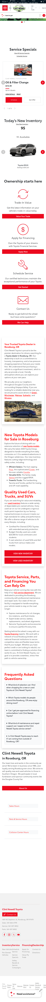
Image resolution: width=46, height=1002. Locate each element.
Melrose (18, 395)
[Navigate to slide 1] (22, 22)
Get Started (23, 287)
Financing (27, 945)
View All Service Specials (21, 53)
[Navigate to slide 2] (24, 21)
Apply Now (23, 251)
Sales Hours (14, 806)
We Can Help (23, 322)
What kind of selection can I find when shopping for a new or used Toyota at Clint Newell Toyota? (20, 687)
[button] (23, 806)
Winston (8, 398)
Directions (36, 952)
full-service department (24, 592)
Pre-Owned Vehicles (6, 953)
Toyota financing (11, 633)
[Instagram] (9, 934)
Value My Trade (25, 956)
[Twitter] (14, 934)
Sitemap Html (25, 986)
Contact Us (11, 914)
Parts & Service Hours (18, 819)
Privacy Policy (9, 986)
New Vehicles (7, 949)
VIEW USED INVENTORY (23, 560)
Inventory (7, 945)
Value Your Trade (23, 216)
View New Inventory (22, 124)
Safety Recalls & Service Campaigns (16, 964)
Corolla (26, 472)
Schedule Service (22, 56)
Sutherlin (27, 395)
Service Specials (15, 956)
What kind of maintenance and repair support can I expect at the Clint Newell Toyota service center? (22, 726)
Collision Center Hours (19, 832)
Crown (32, 469)
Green (34, 392)
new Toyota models (31, 446)
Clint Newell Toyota (4, 986)
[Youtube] (18, 934)
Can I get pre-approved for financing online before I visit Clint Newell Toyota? (22, 713)
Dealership (38, 945)
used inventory (14, 503)
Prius (11, 469)
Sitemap (19, 986)
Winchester (9, 395)
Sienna (12, 477)
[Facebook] (4, 934)
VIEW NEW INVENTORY (23, 553)
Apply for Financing (25, 950)
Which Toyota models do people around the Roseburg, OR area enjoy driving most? (21, 700)
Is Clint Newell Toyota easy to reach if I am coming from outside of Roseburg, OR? (22, 739)
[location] (41, 2)
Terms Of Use (14, 986)
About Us (23, 788)
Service (16, 945)
